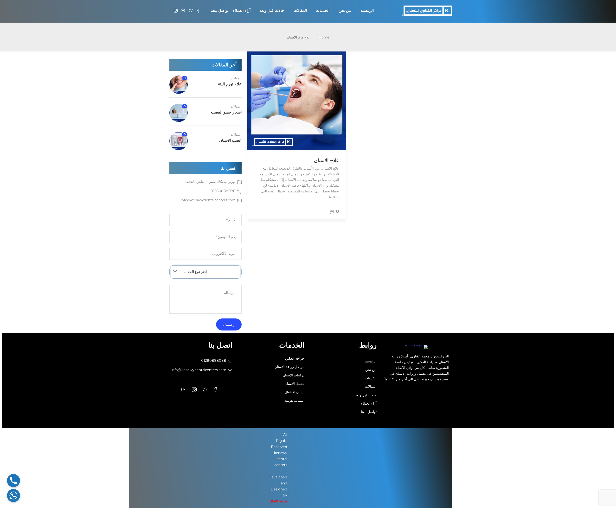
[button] (205, 272)
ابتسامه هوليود (294, 400)
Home (324, 37)
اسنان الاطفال (294, 392)
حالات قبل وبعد (366, 395)
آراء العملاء (369, 403)
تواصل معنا (369, 412)
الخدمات (371, 378)
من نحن (371, 370)
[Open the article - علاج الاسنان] (272, 100)
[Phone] (13, 480)
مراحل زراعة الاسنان (289, 367)
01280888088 (213, 360)
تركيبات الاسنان (293, 375)
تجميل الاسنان (294, 383)
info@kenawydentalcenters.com (199, 370)
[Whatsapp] (13, 495)
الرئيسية (371, 361)
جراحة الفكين (294, 358)
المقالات (236, 78)
